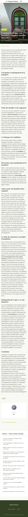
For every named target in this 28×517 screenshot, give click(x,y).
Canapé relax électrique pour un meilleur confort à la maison (13, 487)
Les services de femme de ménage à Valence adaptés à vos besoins (12, 439)
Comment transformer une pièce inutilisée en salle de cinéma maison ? (13, 462)
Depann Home (12, 1)
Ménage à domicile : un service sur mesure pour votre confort (13, 448)
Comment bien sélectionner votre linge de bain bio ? (14, 492)
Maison (4, 29)
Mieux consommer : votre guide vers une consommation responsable (12, 469)
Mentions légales (11, 509)
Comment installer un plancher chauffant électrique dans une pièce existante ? (14, 478)
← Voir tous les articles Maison (9, 422)
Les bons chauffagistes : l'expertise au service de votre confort (13, 443)
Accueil (2, 46)
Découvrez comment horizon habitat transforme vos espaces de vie (13, 474)
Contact (18, 509)
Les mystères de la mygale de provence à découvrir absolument (14, 457)
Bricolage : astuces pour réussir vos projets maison (14, 465)
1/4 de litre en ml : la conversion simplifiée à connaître (12, 483)
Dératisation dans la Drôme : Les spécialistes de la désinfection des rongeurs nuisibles (13, 452)
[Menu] (21, 1)
